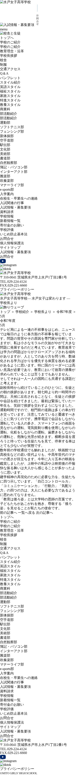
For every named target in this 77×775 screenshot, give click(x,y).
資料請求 (7, 212)
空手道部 (7, 140)
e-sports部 (7, 189)
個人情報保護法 (12, 243)
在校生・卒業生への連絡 (19, 198)
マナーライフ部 (12, 185)
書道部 (5, 158)
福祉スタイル (10, 91)
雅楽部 (5, 176)
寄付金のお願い (12, 225)
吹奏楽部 (7, 180)
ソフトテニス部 (12, 127)
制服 (3, 64)
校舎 (3, 60)
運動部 (5, 122)
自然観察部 (8, 163)
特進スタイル (10, 100)
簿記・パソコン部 (13, 167)
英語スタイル (10, 87)
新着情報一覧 (10, 221)
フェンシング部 (12, 131)
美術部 (5, 154)
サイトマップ (10, 247)
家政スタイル (10, 96)
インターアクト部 (13, 171)
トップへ (7, 38)
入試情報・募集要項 (15, 207)
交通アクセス (10, 69)
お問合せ (7, 238)
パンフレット (10, 78)
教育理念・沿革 (12, 51)
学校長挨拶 (8, 55)
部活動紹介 (8, 113)
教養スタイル (10, 104)
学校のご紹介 (10, 42)
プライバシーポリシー (17, 289)
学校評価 (7, 229)
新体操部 (7, 136)
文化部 (5, 149)
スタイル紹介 (10, 82)
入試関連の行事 (12, 203)
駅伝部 (5, 145)
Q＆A (4, 73)
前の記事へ (8, 512)
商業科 (5, 109)
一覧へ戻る (26, 512)
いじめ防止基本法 (13, 234)
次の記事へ (44, 512)
